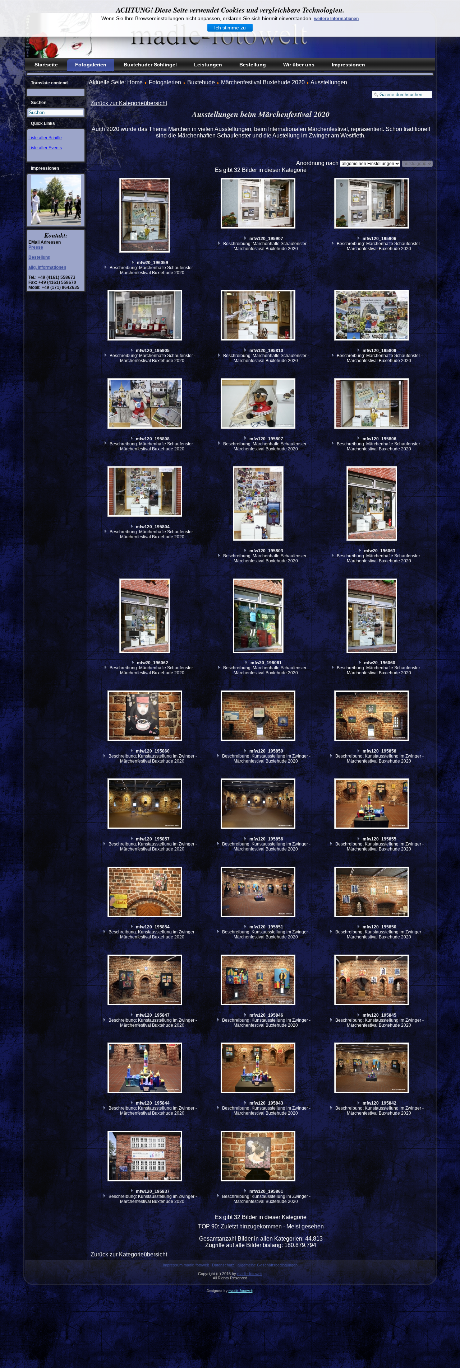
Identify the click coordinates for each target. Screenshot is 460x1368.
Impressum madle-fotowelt (186, 1265)
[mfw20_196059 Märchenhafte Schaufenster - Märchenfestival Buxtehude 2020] (145, 216)
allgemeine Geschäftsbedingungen (268, 1265)
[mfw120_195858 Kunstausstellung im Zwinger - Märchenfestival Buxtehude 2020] (372, 716)
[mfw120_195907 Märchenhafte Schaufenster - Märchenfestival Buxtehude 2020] (259, 204)
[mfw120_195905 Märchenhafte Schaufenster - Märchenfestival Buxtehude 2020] (145, 316)
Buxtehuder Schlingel (150, 64)
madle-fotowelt (249, 1273)
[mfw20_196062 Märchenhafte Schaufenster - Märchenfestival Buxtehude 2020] (145, 616)
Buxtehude (201, 82)
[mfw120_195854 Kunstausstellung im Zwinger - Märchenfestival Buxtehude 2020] (145, 893)
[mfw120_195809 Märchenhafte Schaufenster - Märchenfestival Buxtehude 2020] (372, 316)
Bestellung (252, 64)
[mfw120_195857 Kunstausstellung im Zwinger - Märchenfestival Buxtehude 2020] (145, 804)
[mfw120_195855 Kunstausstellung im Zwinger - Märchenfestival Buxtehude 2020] (372, 804)
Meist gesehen (305, 1226)
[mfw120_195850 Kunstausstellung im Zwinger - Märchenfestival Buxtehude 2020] (372, 893)
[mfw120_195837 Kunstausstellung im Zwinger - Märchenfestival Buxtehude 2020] (145, 1157)
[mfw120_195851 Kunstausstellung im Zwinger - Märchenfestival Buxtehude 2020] (259, 893)
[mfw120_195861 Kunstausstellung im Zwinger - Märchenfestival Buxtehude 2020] (259, 1157)
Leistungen (208, 64)
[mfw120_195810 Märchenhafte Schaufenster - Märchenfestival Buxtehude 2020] (259, 316)
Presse (35, 247)
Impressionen (348, 64)
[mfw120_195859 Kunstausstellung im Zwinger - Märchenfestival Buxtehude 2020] (259, 716)
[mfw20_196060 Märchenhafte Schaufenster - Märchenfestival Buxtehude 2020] (372, 616)
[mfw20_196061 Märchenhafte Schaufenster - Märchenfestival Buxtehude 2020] (259, 616)
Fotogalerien (90, 64)
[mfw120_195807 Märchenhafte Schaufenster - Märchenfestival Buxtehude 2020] (259, 404)
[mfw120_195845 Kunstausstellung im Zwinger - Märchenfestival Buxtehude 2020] (372, 981)
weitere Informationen (336, 18)
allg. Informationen (47, 267)
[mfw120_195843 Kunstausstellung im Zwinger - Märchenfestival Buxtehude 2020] (259, 1069)
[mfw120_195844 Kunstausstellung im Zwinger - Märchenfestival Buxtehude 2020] (145, 1069)
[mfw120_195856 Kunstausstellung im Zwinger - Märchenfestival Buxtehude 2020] (259, 804)
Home (135, 82)
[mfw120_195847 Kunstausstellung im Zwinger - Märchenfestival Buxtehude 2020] (145, 981)
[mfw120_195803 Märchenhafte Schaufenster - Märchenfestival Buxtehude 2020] (259, 504)
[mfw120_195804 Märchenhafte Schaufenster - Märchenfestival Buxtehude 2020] (145, 492)
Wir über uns (298, 64)
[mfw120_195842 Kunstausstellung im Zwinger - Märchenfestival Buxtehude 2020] (372, 1069)
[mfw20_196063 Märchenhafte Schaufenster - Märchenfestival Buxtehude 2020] (372, 504)
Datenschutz (223, 1265)
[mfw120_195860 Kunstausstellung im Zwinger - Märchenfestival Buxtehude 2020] (145, 716)
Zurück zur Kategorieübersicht (129, 103)
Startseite (46, 64)
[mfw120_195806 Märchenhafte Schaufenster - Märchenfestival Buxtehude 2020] (372, 404)
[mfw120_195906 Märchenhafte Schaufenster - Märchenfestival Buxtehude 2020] (372, 204)
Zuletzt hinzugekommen (251, 1226)
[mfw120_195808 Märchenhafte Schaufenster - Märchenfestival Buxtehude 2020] (145, 404)
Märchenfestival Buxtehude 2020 (263, 82)
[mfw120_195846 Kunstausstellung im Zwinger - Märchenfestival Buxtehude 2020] (259, 981)
